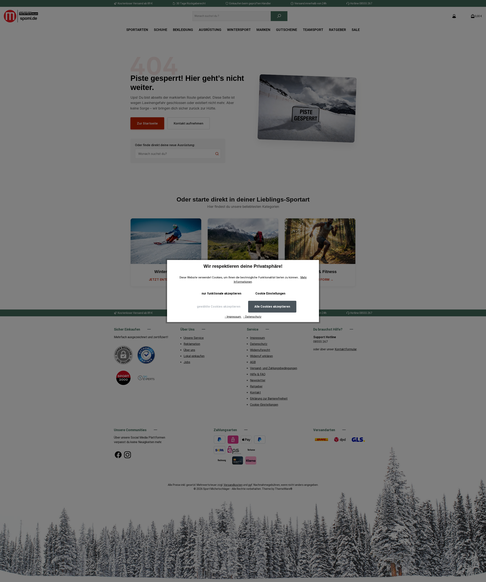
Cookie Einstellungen (270, 293)
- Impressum (233, 316)
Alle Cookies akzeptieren (272, 306)
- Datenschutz (252, 316)
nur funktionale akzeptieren (221, 293)
